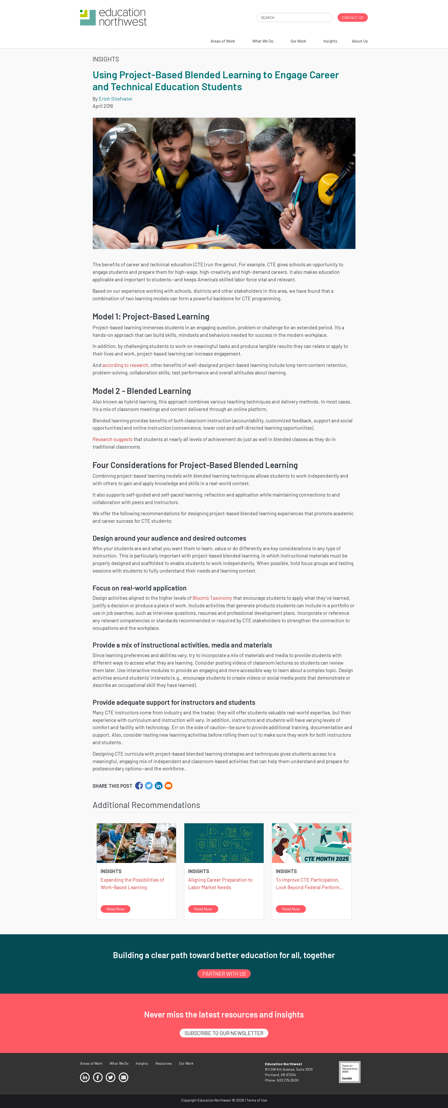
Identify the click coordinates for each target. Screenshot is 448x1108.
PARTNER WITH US (224, 973)
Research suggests (112, 439)
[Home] (113, 16)
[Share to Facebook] (139, 786)
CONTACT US (352, 17)
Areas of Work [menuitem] (223, 40)
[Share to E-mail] (168, 786)
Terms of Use (257, 1100)
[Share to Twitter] (149, 786)
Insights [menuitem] (330, 40)
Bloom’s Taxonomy (212, 598)
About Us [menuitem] (360, 40)
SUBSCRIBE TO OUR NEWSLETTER (224, 1033)
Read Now (115, 908)
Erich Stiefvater (115, 99)
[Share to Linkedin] (159, 786)
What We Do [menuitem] (263, 40)
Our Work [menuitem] (298, 40)
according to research (125, 365)
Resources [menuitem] (164, 1063)
